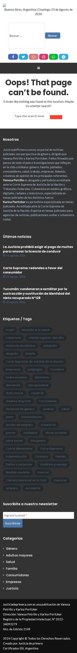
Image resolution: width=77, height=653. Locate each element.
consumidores (31, 417)
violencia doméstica (20, 346)
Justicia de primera (30, 643)
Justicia (48, 409)
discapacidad (38, 385)
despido (12, 354)
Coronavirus (47, 401)
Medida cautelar (18, 472)
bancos (43, 472)
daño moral (14, 393)
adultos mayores (18, 401)
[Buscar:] (26, 36)
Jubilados (30, 433)
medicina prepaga (53, 464)
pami (9, 417)
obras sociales (56, 433)
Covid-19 (37, 393)
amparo (12, 488)
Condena (57, 369)
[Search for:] (31, 116)
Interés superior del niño (46, 338)
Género (11, 549)
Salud (10, 562)
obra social (14, 441)
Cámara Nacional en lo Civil (26, 480)
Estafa (30, 354)
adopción (50, 346)
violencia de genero (20, 409)
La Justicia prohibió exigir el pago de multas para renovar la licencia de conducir (38, 249)
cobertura (13, 338)
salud (65, 409)
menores (60, 480)
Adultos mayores (19, 555)
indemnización (16, 456)
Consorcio (48, 425)
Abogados (38, 441)
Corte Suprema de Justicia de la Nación (34, 362)
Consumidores (17, 575)
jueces (10, 433)
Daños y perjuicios (19, 464)
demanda (13, 385)
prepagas (35, 369)
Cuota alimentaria (19, 449)
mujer (10, 330)
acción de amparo (19, 425)
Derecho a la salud (35, 330)
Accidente (33, 488)
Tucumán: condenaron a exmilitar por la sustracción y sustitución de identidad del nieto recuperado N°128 (36, 293)
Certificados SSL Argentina (20, 648)
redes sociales (16, 377)
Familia (61, 456)
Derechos (42, 377)
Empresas (13, 369)
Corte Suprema (51, 449)
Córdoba (41, 456)
